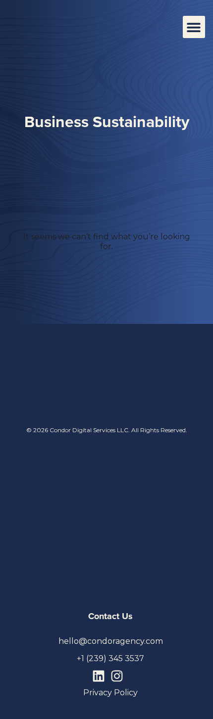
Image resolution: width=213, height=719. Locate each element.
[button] (194, 27)
